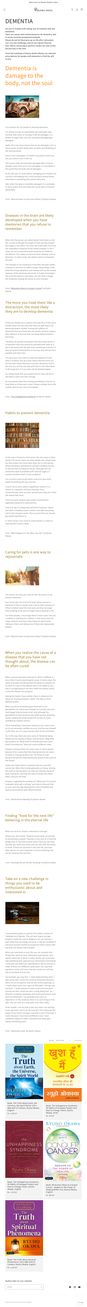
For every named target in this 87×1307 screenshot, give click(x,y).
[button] (4, 9)
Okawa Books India (15, 1302)
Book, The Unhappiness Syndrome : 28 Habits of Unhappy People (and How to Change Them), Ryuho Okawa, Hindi (62, 1109)
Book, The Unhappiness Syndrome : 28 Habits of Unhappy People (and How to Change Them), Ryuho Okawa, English (23, 1185)
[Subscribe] (41, 1286)
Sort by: (51, 1040)
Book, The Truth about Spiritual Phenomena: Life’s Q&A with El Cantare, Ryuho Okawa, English (21, 1262)
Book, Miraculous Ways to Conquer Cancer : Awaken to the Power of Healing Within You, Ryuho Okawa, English (62, 1188)
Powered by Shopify (25, 1302)
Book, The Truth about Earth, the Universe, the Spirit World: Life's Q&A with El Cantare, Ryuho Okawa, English (23, 1106)
